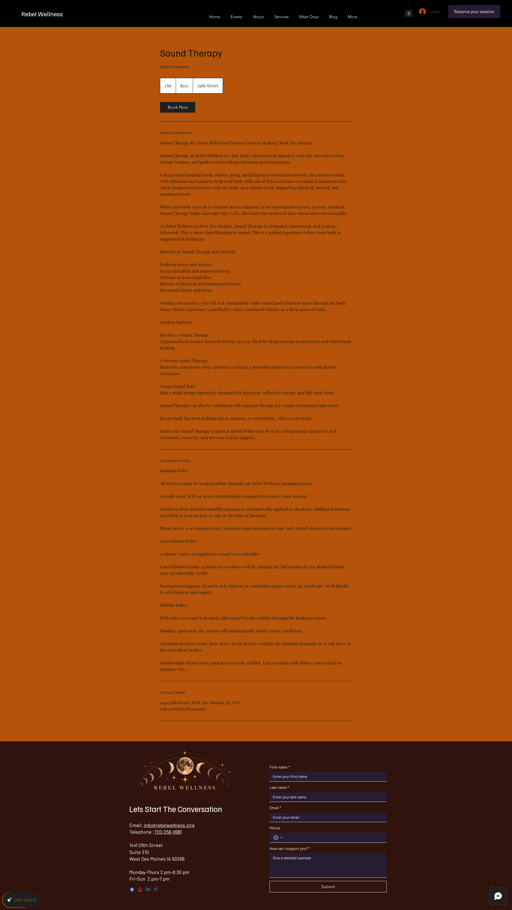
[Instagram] (140, 889)
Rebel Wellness (42, 14)
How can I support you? (290, 848)
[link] (177, 107)
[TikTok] (156, 889)
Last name (279, 787)
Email (275, 807)
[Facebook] (132, 889)
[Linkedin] (148, 889)
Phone (275, 828)
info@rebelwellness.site (169, 825)
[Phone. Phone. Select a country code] (278, 837)
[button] (408, 11)
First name (280, 767)
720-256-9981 (168, 832)
